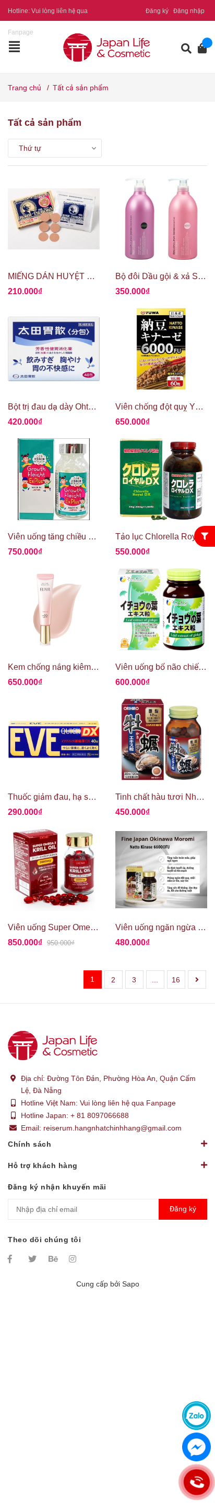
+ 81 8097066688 (99, 1115)
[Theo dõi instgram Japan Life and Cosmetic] (74, 1259)
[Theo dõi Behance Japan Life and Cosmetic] (54, 1259)
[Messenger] (196, 1447)
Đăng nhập (189, 11)
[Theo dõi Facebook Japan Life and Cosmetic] (13, 1259)
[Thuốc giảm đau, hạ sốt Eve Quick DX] (54, 740)
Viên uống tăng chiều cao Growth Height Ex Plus (98, 536)
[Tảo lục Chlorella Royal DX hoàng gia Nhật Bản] (161, 479)
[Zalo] (196, 1415)
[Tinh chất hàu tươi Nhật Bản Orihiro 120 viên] (161, 740)
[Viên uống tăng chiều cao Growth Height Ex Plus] (54, 479)
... (155, 980)
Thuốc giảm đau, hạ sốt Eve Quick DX (78, 796)
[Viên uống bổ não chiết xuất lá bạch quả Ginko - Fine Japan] (161, 609)
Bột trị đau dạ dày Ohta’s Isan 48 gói (75, 406)
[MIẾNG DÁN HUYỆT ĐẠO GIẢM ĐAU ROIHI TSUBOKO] (54, 219)
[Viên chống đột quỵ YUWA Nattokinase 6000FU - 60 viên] (161, 349)
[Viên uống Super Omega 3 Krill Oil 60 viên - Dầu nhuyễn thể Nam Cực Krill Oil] (54, 869)
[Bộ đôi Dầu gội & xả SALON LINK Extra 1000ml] (161, 219)
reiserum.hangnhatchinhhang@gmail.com (112, 1128)
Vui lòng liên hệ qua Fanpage (128, 1103)
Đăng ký (157, 11)
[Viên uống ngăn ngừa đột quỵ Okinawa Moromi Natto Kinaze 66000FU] (161, 869)
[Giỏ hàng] (199, 48)
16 (176, 980)
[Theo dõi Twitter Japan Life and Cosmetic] (33, 1259)
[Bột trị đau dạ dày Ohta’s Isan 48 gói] (54, 349)
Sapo (130, 1284)
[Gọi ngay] (196, 1482)
